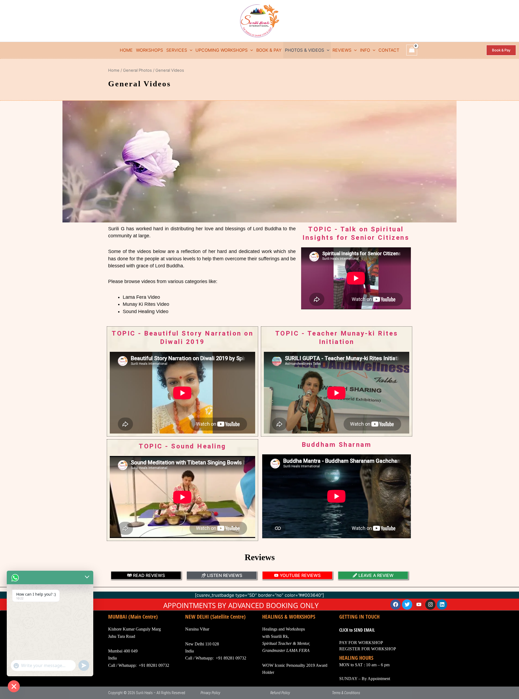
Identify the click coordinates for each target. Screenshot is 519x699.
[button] (189, 50)
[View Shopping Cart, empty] (411, 50)
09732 (240, 658)
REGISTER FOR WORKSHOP (367, 649)
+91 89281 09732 (154, 665)
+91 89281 (225, 658)
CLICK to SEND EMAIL (357, 630)
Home (113, 70)
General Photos (137, 70)
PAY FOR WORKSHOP (361, 642)
